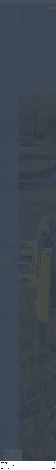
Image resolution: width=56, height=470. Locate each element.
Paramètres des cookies (5, 468)
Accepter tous (52, 468)
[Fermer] (54, 462)
